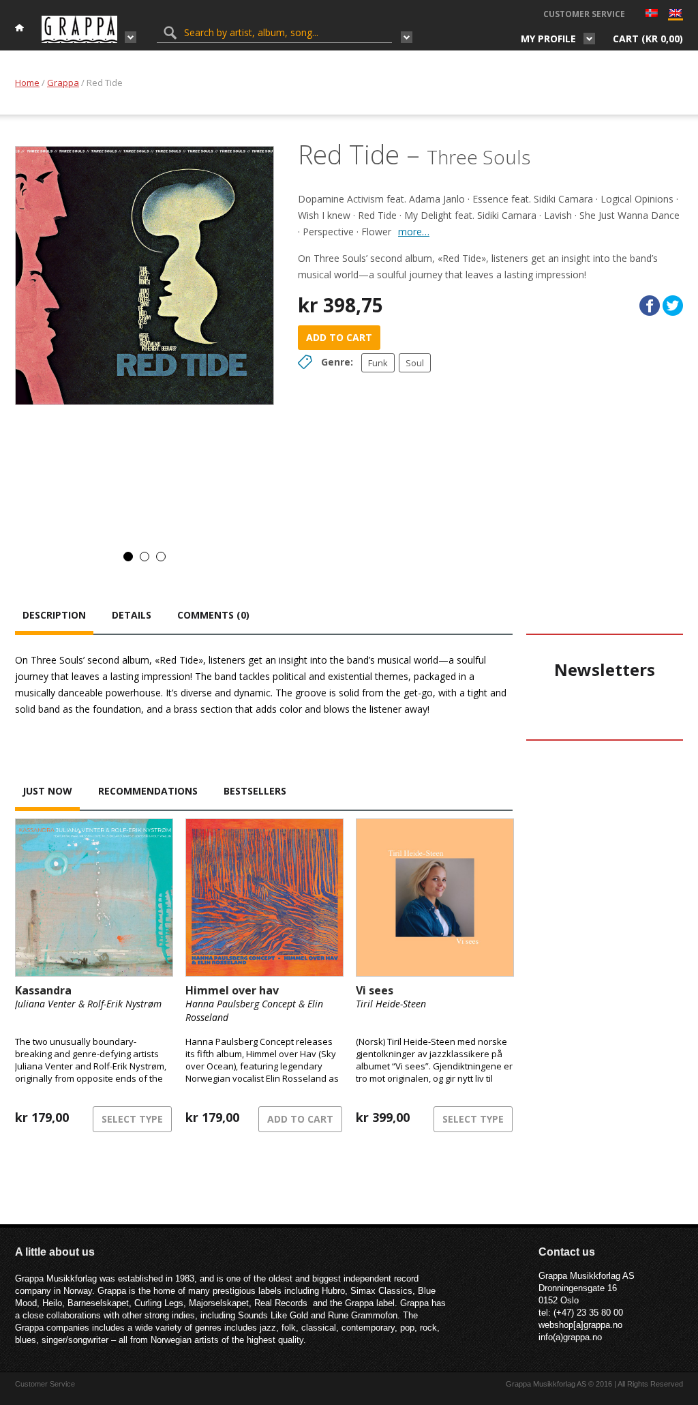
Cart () (648, 38)
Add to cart (339, 337)
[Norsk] (652, 14)
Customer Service (584, 14)
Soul (415, 363)
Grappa (63, 82)
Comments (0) (213, 614)
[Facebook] (649, 305)
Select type (132, 1118)
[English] (675, 16)
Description (54, 614)
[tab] (54, 617)
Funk (378, 363)
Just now (47, 790)
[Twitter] (673, 305)
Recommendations (148, 790)
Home (27, 82)
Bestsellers (255, 790)
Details (131, 614)
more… (413, 231)
